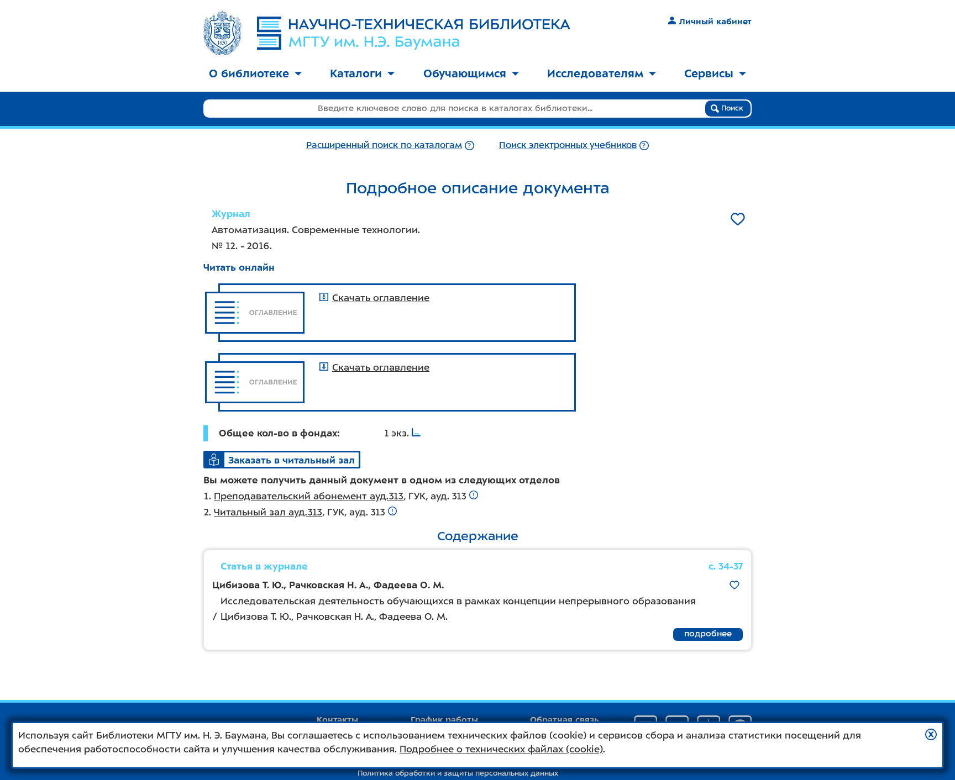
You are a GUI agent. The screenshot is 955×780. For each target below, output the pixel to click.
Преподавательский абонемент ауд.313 (308, 496)
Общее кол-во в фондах (278, 433)
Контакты (337, 719)
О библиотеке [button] (249, 73)
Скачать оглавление (380, 298)
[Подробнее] (469, 145)
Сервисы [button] (708, 73)
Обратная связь (564, 719)
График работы (444, 719)
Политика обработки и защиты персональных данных (458, 773)
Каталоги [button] (356, 73)
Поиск (731, 108)
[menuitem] (255, 74)
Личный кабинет (715, 21)
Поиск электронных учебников (568, 145)
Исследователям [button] (595, 73)
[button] (931, 734)
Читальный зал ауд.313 (268, 512)
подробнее (708, 633)
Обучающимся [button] (464, 73)
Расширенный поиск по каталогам (384, 145)
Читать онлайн (239, 267)
